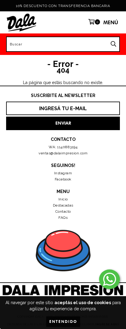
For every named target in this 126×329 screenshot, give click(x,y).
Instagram (63, 173)
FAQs (63, 217)
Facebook (63, 179)
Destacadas (63, 205)
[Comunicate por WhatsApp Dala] (109, 279)
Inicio (63, 199)
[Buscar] (113, 44)
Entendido (63, 321)
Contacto (63, 211)
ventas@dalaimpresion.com (63, 153)
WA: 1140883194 (63, 147)
